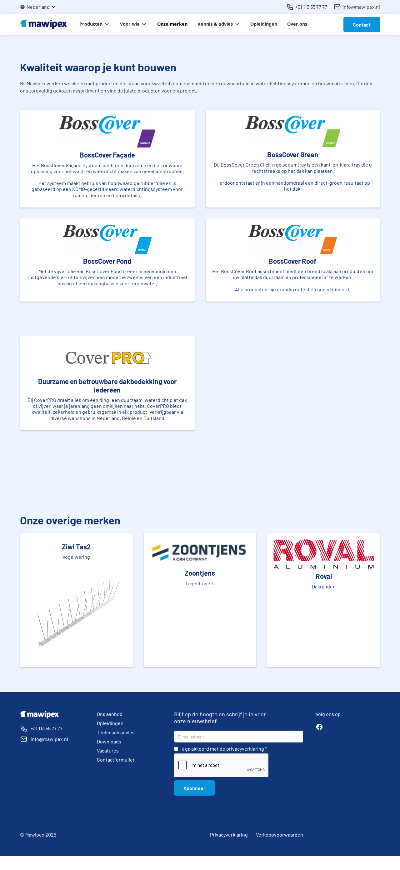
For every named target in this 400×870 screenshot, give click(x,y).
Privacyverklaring (229, 835)
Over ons (297, 24)
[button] (41, 7)
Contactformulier (116, 759)
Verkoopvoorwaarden (279, 835)
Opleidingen (263, 24)
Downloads (109, 741)
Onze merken (172, 24)
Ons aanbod (109, 714)
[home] (43, 24)
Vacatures (108, 750)
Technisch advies (116, 732)
